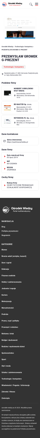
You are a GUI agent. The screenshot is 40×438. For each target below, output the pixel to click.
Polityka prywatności (10, 231)
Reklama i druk (8, 334)
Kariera (5, 295)
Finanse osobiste (8, 276)
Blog (3, 227)
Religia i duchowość (10, 340)
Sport (4, 359)
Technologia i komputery (14, 67)
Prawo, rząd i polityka (10, 321)
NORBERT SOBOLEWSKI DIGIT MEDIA (23, 90)
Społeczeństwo (8, 353)
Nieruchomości (8, 308)
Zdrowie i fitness (8, 392)
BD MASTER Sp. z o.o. (23, 104)
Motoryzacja (7, 301)
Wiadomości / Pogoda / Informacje (16, 385)
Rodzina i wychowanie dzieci (13, 347)
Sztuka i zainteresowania (12, 372)
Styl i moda (6, 366)
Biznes (4, 250)
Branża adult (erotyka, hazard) (14, 256)
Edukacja (5, 269)
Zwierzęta (6, 398)
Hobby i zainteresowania (11, 282)
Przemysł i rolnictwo (10, 327)
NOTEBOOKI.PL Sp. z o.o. (24, 118)
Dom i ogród (6, 263)
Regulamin (6, 235)
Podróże (5, 314)
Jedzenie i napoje (9, 288)
